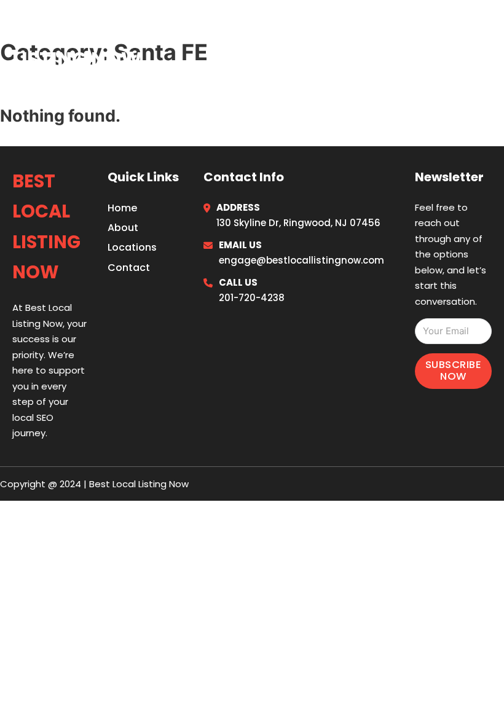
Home (340, 42)
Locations (399, 42)
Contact (129, 268)
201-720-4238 (252, 297)
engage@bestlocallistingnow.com (301, 260)
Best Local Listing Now (77, 42)
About (123, 228)
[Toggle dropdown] (487, 42)
